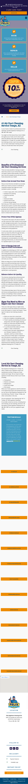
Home (7, 116)
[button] (26, 18)
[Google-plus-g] (14, 748)
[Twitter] (17, 748)
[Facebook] (11, 748)
